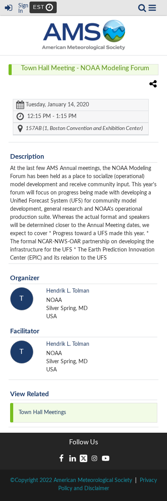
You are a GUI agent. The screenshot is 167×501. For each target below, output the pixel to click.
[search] (142, 7)
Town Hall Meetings (42, 412)
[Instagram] (94, 458)
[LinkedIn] (73, 458)
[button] (152, 7)
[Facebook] (61, 458)
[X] (83, 458)
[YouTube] (106, 458)
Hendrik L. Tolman (67, 291)
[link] (142, 7)
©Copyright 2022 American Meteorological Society (71, 480)
